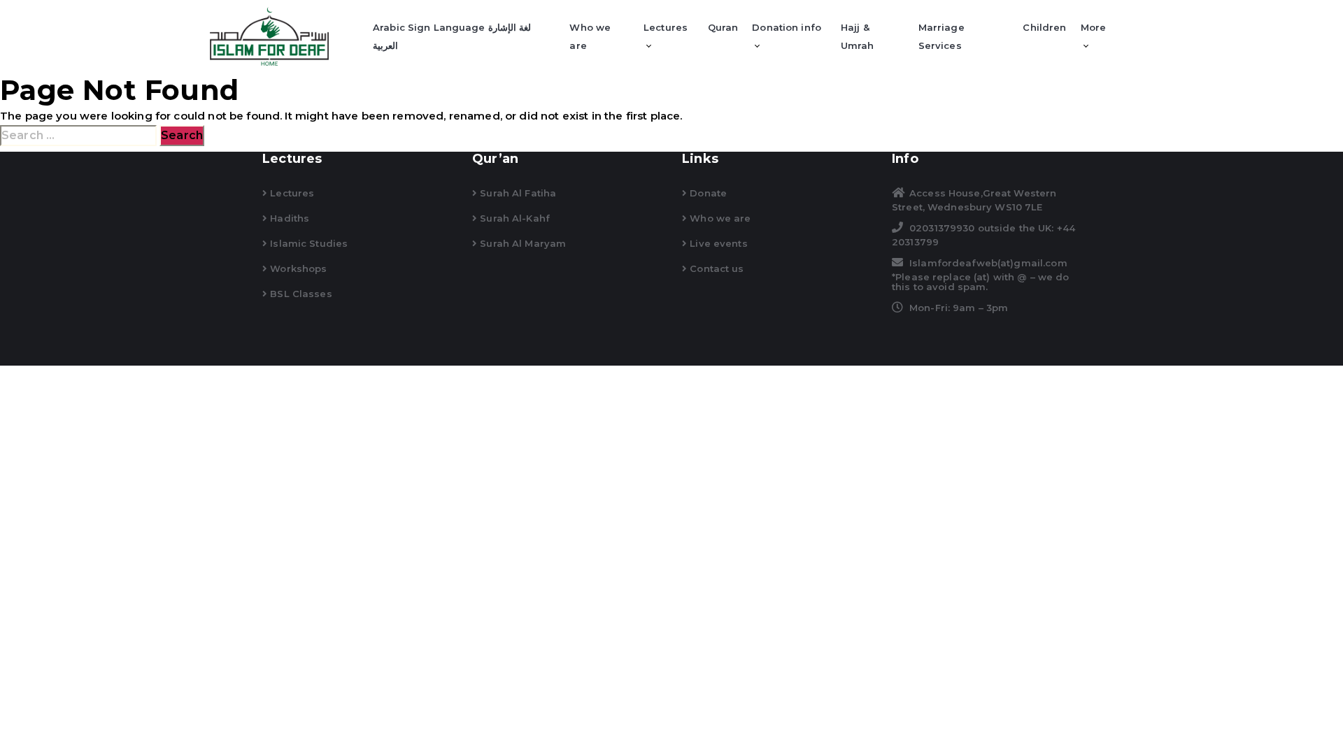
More (1094, 27)
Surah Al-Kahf (513, 218)
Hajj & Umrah (857, 36)
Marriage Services (941, 36)
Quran (723, 27)
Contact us (715, 268)
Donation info (786, 27)
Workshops (297, 268)
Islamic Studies (307, 243)
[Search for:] (78, 135)
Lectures (666, 27)
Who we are (590, 36)
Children (1044, 27)
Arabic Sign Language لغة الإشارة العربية (452, 36)
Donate (707, 193)
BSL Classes (299, 293)
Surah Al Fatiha (516, 193)
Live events (717, 243)
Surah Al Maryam (521, 243)
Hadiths (288, 218)
